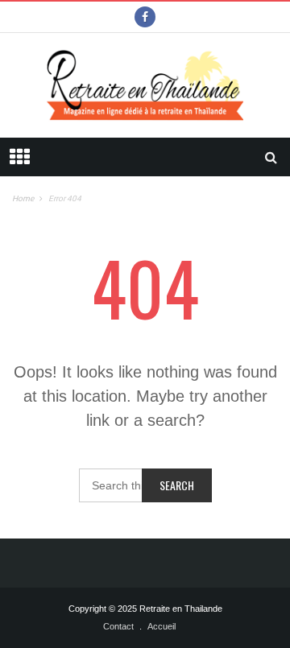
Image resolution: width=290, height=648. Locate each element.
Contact (118, 626)
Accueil (161, 626)
